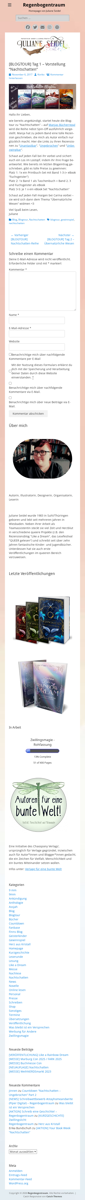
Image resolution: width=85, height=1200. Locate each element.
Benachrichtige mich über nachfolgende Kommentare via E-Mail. (35, 390)
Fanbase (14, 927)
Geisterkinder (18, 936)
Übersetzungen (19, 1019)
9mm (12, 894)
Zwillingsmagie (19, 1036)
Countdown (16, 923)
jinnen (13, 1091)
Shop (12, 1006)
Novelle (14, 986)
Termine (14, 1015)
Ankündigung (18, 898)
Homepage (16, 948)
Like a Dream (17, 965)
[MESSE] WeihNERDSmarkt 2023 (30, 1071)
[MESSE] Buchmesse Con (25, 1063)
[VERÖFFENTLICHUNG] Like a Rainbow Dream (38, 1055)
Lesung (13, 961)
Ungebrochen (49, 145)
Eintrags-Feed (18, 1175)
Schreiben (15, 1002)
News (12, 981)
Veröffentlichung (20, 1023)
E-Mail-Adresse (20, 328)
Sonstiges (15, 1011)
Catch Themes (54, 1196)
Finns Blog (16, 932)
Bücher (13, 919)
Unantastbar (28, 145)
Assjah (13, 907)
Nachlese (15, 973)
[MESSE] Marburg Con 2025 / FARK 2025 (35, 1059)
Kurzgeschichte (19, 952)
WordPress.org (18, 1183)
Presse (13, 998)
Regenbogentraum (44, 5)
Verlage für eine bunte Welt (43, 869)
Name (14, 315)
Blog (14, 219)
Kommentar (18, 269)
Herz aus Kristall (20, 944)
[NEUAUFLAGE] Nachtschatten (29, 1067)
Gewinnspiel (17, 940)
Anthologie (16, 903)
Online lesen (17, 990)
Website (14, 341)
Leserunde (16, 957)
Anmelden (16, 1171)
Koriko (41, 74)
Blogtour (23, 219)
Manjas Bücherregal (62, 125)
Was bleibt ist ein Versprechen (29, 1027)
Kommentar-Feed (20, 1179)
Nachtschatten (37, 219)
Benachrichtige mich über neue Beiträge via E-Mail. (40, 404)
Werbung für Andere (22, 1031)
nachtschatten (17, 223)
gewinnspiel (67, 219)
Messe (13, 969)
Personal (14, 994)
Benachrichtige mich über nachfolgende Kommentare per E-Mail (37, 357)
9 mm (12, 890)
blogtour (55, 219)
